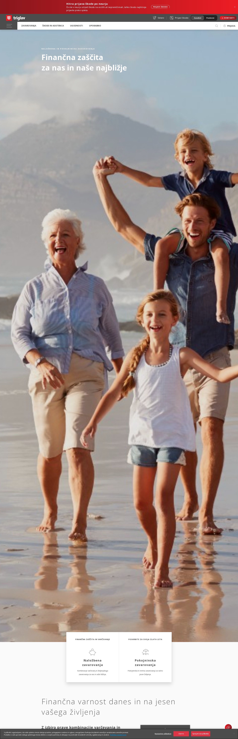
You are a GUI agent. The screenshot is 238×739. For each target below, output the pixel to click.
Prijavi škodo (160, 7)
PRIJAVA (231, 26)
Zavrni (181, 734)
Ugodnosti (76, 25)
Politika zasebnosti (118, 735)
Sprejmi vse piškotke (200, 734)
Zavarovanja (28, 25)
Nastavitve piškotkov (163, 734)
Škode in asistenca (53, 25)
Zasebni (197, 18)
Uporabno (95, 25)
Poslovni (210, 18)
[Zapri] (234, 733)
